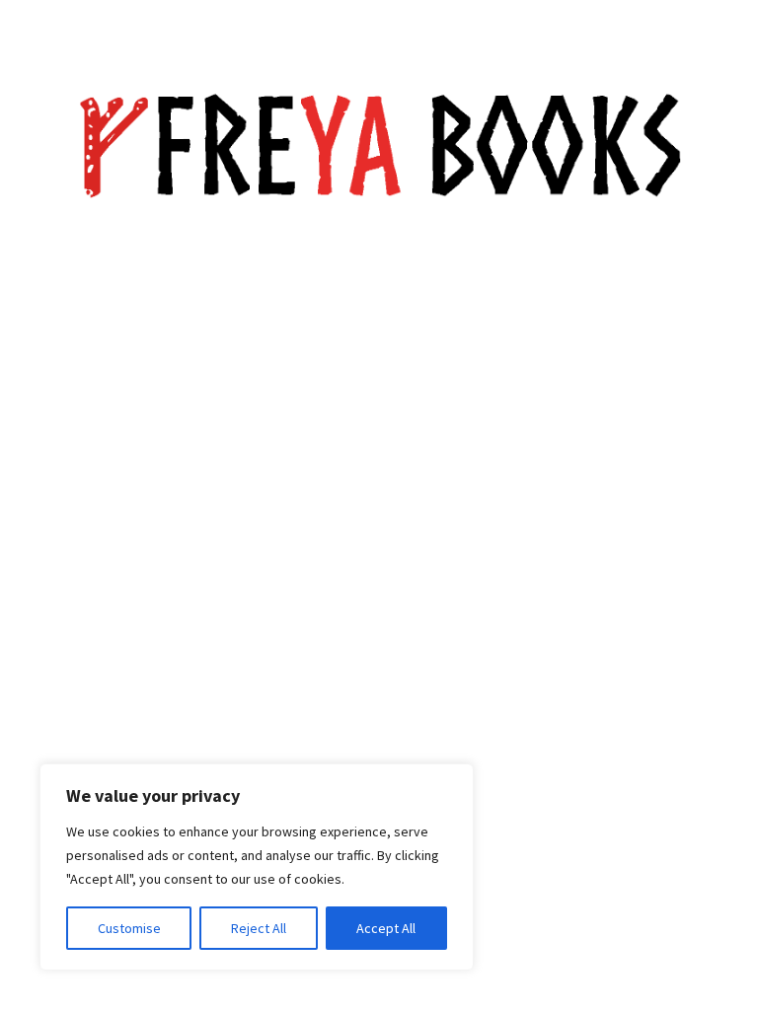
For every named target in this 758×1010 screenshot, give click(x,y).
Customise (129, 928)
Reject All (258, 928)
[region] (256, 867)
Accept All (386, 928)
